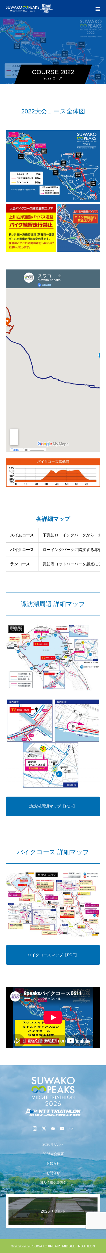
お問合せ (53, 1173)
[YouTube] (62, 1128)
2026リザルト (53, 1144)
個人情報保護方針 (53, 1183)
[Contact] (71, 1128)
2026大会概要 (53, 1154)
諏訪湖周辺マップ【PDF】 (53, 806)
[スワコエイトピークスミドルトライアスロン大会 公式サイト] (53, 1096)
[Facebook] (53, 1128)
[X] (44, 1128)
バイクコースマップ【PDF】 (53, 955)
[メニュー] (97, 8)
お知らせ (53, 1163)
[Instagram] (35, 1128)
